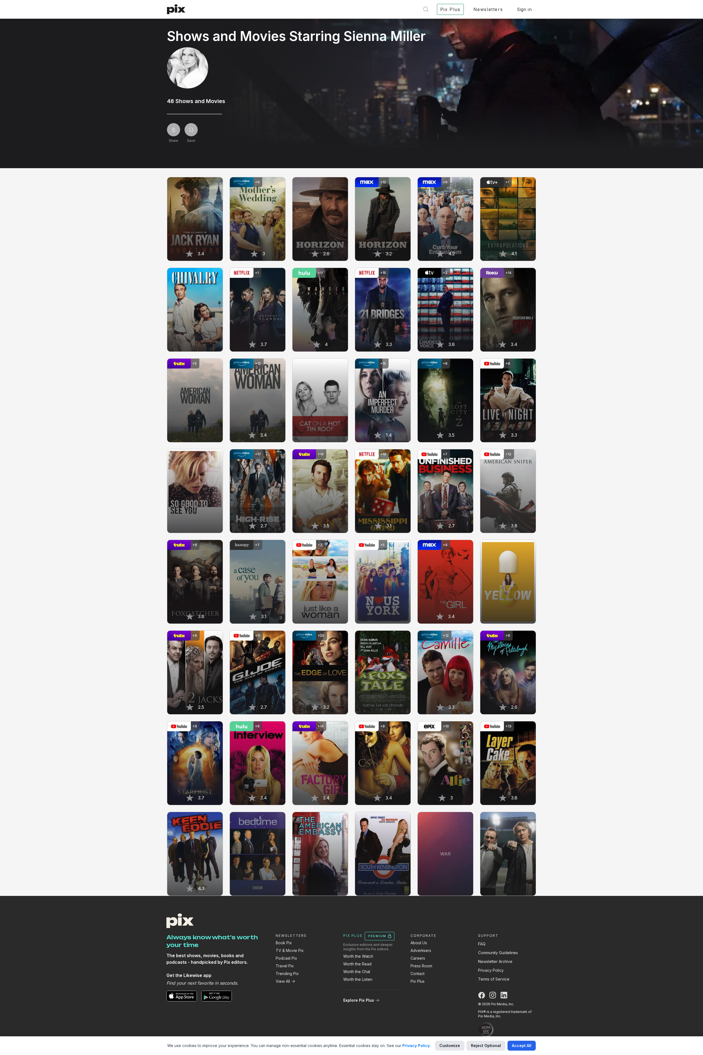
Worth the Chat (356, 971)
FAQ (482, 944)
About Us (419, 942)
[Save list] (191, 129)
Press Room (421, 965)
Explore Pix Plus (358, 1000)
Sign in (524, 9)
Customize (449, 1045)
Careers (418, 958)
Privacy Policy (491, 970)
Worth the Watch (358, 956)
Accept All (521, 1045)
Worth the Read (357, 964)
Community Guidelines (498, 952)
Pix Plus (418, 981)
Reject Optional (486, 1045)
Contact (418, 973)
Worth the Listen (357, 979)
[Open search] (426, 9)
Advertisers (421, 950)
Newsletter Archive (495, 961)
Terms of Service (493, 979)
